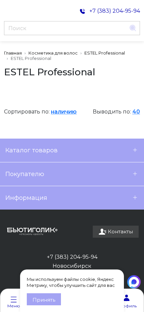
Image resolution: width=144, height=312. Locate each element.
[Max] (134, 282)
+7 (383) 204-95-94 (72, 257)
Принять (43, 300)
